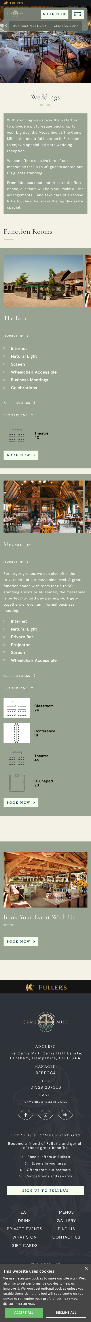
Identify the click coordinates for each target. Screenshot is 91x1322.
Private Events (24, 1228)
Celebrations (66, 26)
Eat (24, 1212)
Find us (66, 1228)
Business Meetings (30, 26)
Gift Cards (24, 1245)
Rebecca (46, 1073)
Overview (13, 336)
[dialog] (45, 1293)
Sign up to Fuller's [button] (45, 1191)
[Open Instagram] (45, 1114)
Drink (24, 1220)
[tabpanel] (45, 359)
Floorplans (16, 415)
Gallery (66, 1220)
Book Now (54, 14)
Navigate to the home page (17, 14)
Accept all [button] (24, 1312)
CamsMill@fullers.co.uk (46, 1102)
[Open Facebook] (25, 1114)
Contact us (66, 1237)
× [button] (86, 1268)
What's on (24, 1237)
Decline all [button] (66, 1312)
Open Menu (78, 14)
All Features (17, 403)
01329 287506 (46, 1087)
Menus (66, 1212)
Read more (71, 1299)
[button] (45, 1303)
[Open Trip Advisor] (65, 1114)
